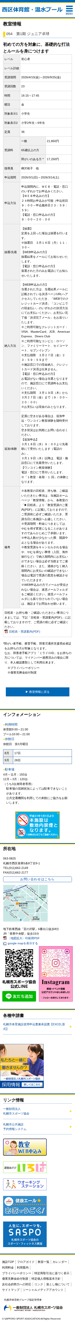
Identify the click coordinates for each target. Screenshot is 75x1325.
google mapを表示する (23, 943)
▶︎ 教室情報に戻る (37, 691)
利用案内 (23, 1267)
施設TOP (8, 1262)
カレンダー (59, 1262)
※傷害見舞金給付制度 (22, 672)
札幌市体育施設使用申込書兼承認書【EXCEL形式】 (34, 1027)
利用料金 (8, 1267)
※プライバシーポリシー (24, 668)
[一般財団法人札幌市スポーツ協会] (33, 1307)
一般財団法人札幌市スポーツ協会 (16, 1111)
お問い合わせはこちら (37, 879)
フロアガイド (26, 1262)
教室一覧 (43, 1262)
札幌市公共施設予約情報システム (14, 1127)
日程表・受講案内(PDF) (24, 631)
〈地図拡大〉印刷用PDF (24, 938)
